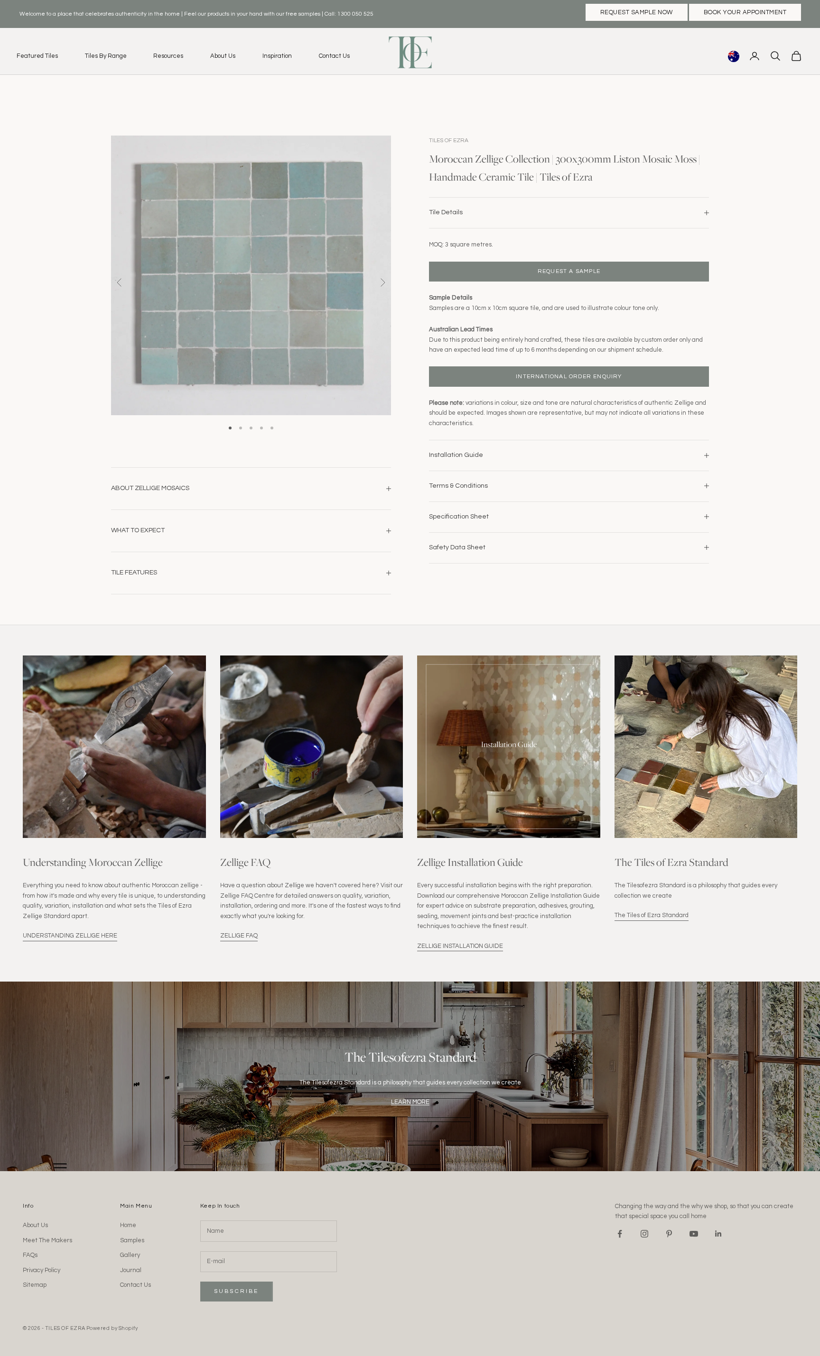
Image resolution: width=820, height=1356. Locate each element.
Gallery (130, 1255)
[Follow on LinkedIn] (718, 1233)
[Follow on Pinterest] (669, 1233)
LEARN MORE (410, 1102)
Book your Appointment (745, 12)
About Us (222, 56)
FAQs (30, 1255)
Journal (130, 1270)
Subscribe (236, 1291)
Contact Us (334, 56)
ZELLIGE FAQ (239, 935)
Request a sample (569, 271)
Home (128, 1225)
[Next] (382, 282)
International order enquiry (569, 376)
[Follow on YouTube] (694, 1233)
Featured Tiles (37, 56)
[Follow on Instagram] (644, 1233)
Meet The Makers (47, 1240)
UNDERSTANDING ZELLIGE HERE (70, 935)
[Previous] (119, 282)
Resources (168, 56)
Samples (132, 1240)
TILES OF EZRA (448, 140)
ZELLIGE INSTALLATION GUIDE (460, 946)
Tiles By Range (106, 56)
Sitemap (35, 1285)
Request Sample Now (636, 12)
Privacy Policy (41, 1270)
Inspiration (277, 56)
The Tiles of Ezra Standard (652, 915)
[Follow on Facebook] (619, 1233)
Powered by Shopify (112, 1328)
